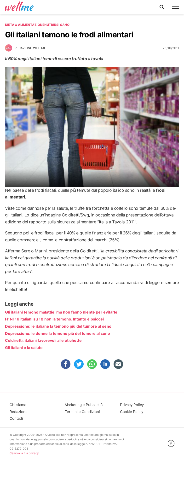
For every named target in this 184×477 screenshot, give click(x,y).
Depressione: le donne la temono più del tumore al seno (57, 333)
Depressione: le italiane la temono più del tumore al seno (58, 326)
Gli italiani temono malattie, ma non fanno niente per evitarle (61, 312)
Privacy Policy (132, 404)
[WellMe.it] (19, 7)
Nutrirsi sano (56, 25)
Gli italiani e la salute (24, 347)
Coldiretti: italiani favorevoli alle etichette (43, 340)
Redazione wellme (30, 48)
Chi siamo (18, 404)
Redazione (19, 411)
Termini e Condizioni (82, 411)
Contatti (16, 418)
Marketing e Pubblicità (84, 404)
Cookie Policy (131, 411)
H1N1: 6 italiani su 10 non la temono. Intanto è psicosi (54, 319)
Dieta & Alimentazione (24, 25)
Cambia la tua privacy (24, 453)
